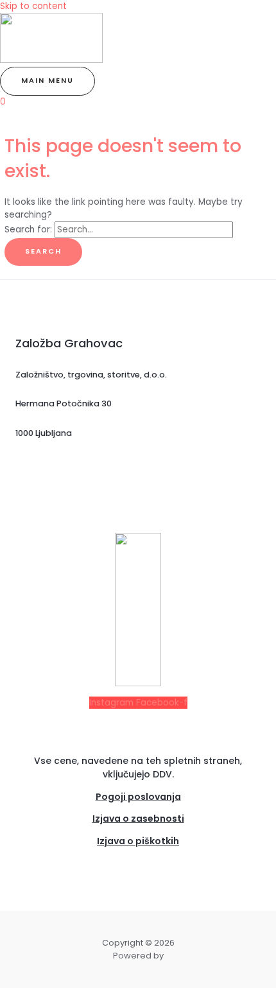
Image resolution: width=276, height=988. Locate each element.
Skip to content (33, 6)
